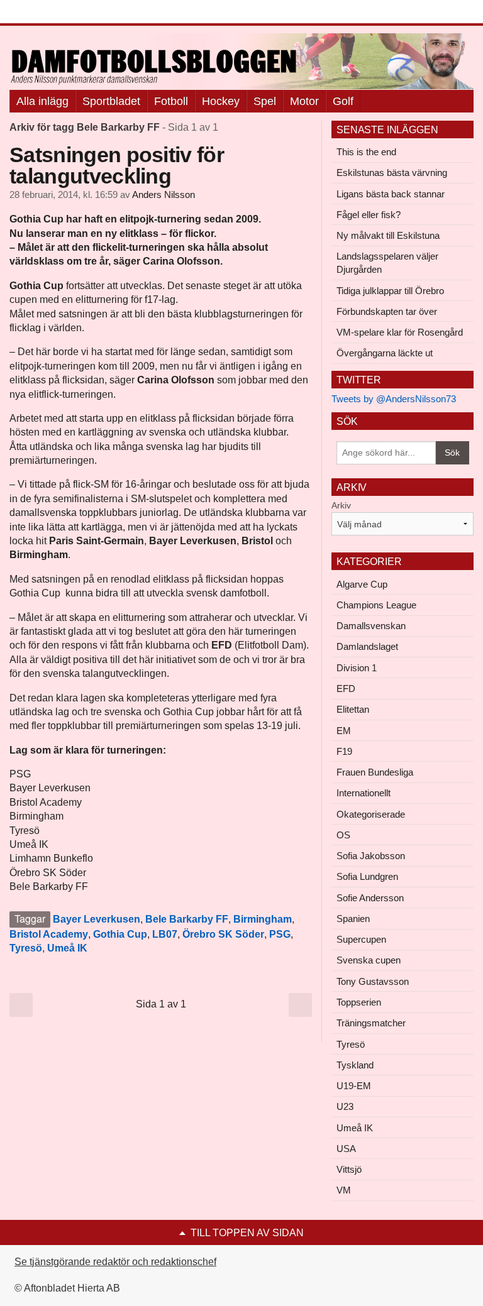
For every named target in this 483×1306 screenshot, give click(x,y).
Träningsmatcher (371, 1023)
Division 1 (356, 667)
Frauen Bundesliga (374, 772)
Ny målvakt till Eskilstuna (388, 235)
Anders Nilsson (163, 195)
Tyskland (355, 1065)
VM (343, 1190)
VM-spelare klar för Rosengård (399, 332)
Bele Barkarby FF (186, 919)
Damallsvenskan (371, 625)
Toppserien (358, 1002)
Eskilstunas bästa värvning (391, 172)
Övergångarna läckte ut (384, 353)
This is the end (366, 151)
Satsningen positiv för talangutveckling (116, 165)
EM (343, 730)
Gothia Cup (120, 934)
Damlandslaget (367, 646)
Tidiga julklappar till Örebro (390, 290)
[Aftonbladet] (56, 12)
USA (346, 1148)
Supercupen (361, 939)
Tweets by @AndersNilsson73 (393, 398)
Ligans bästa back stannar (390, 194)
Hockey (221, 101)
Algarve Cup (361, 584)
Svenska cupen (368, 960)
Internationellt (363, 792)
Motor (304, 101)
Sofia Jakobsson (370, 855)
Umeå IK (67, 948)
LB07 (164, 934)
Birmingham (262, 919)
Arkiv (341, 505)
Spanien (353, 918)
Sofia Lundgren (367, 876)
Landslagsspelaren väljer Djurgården (387, 263)
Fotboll (171, 101)
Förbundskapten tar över (386, 311)
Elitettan (352, 709)
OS (343, 835)
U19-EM (353, 1085)
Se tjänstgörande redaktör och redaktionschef (115, 1261)
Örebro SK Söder (223, 934)
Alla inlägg (42, 101)
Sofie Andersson (370, 897)
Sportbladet (111, 101)
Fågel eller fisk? (368, 214)
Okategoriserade (370, 814)
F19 (344, 751)
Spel (264, 101)
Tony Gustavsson (372, 981)
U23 (344, 1106)
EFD (345, 688)
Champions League (376, 605)
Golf (343, 101)
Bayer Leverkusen (96, 919)
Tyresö (25, 948)
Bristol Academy (48, 934)
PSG (280, 934)
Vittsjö (349, 1169)
